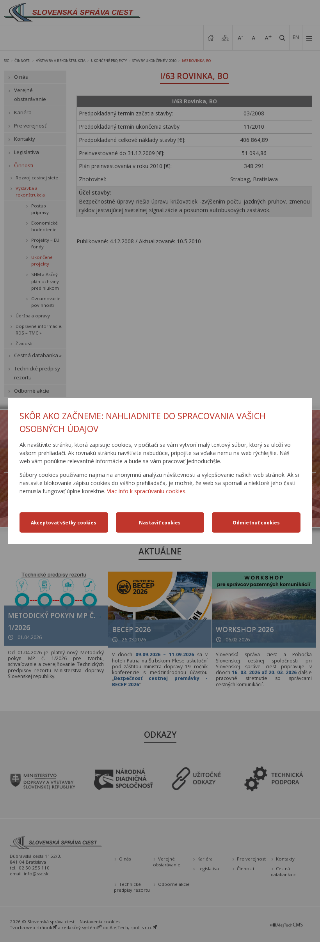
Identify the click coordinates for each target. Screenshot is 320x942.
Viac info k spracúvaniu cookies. (147, 491)
